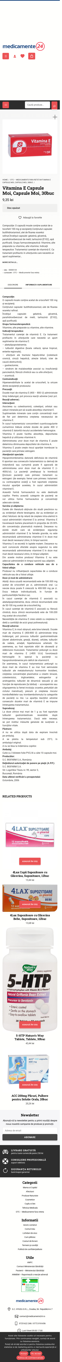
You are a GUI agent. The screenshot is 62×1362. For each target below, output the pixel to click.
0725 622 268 (25, 1323)
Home (5, 180)
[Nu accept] (56, 1347)
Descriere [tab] (13, 285)
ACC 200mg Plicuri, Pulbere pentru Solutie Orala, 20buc (30, 1097)
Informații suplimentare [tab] (39, 285)
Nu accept (36, 1353)
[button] (55, 117)
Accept (23, 1353)
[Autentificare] (15, 56)
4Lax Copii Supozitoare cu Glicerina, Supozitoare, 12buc (30, 874)
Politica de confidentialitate (30, 1358)
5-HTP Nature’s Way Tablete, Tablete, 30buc (30, 1037)
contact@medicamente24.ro (32, 1316)
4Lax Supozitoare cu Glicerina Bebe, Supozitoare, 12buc (30, 917)
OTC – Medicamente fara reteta (26, 273)
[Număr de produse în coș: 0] (31, 56)
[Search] (54, 105)
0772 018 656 (39, 1323)
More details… (10, 262)
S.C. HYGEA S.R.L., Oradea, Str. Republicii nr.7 (32, 1309)
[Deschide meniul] (5, 56)
